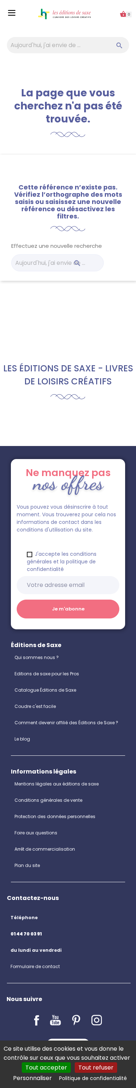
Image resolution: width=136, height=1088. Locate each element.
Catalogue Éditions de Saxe (45, 690)
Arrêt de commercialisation (45, 849)
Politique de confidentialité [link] (93, 1078)
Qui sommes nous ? (37, 657)
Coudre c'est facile (35, 706)
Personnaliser (32, 1078)
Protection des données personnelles (55, 816)
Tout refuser (96, 1067)
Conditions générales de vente (48, 800)
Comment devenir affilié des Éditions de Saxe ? (66, 723)
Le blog (22, 739)
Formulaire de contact (35, 966)
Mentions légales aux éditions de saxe (57, 784)
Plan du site (27, 865)
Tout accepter (46, 1067)
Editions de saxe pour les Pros (47, 674)
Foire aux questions (36, 833)
